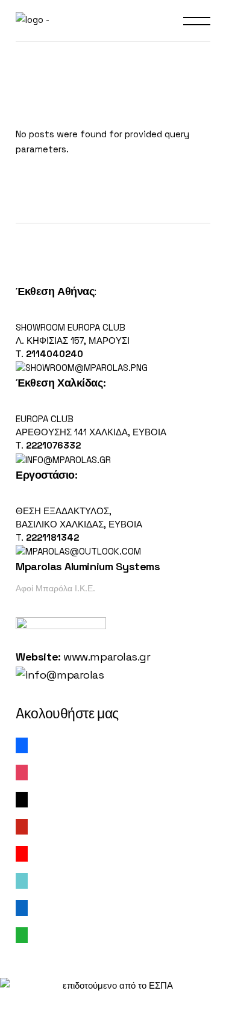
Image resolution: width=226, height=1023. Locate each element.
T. (47, 537)
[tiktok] (22, 880)
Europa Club (45, 418)
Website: (38, 657)
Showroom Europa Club (70, 327)
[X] (22, 798)
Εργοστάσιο (45, 475)
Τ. (21, 353)
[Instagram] (22, 771)
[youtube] (22, 853)
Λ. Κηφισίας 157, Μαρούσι (73, 340)
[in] (22, 907)
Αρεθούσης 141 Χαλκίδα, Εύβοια (91, 432)
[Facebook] (22, 744)
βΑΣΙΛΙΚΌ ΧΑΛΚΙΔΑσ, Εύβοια (79, 524)
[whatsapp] (22, 934)
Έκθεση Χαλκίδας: (60, 383)
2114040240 (54, 353)
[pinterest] (22, 826)
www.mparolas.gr (106, 657)
